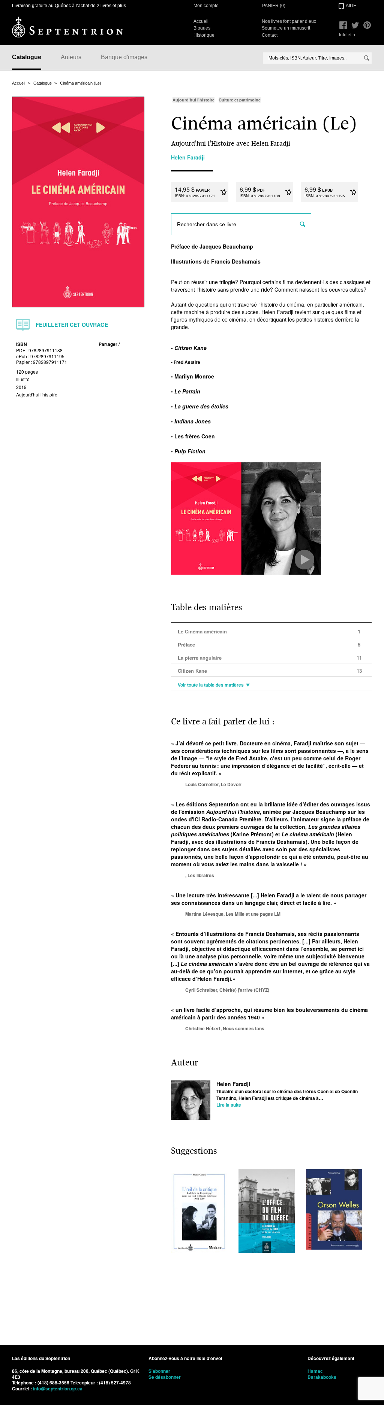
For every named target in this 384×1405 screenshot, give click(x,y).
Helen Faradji (233, 1084)
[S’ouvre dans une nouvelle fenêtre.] (343, 25)
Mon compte (206, 5)
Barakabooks (322, 1377)
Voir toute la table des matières (211, 685)
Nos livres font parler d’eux (289, 21)
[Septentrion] (67, 26)
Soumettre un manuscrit (286, 28)
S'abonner (159, 1371)
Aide (351, 5)
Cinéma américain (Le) (80, 83)
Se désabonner (164, 1377)
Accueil (201, 21)
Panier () (273, 5)
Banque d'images (124, 57)
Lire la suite (228, 1104)
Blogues (202, 28)
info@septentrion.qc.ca (57, 1388)
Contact (270, 35)
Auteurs (71, 57)
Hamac (315, 1371)
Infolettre (348, 34)
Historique (204, 35)
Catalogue (26, 57)
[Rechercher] (367, 58)
